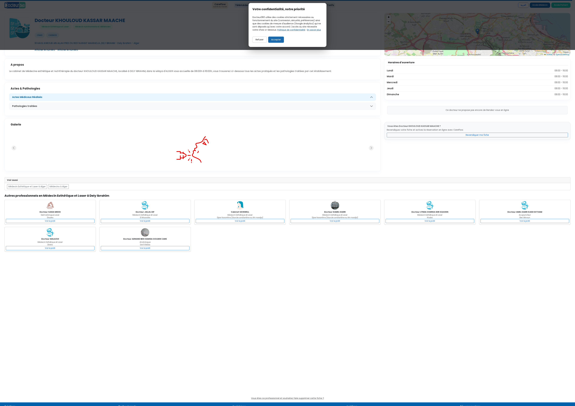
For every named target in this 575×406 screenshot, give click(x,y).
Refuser (260, 39)
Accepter (276, 39)
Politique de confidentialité (291, 29)
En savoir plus (314, 29)
